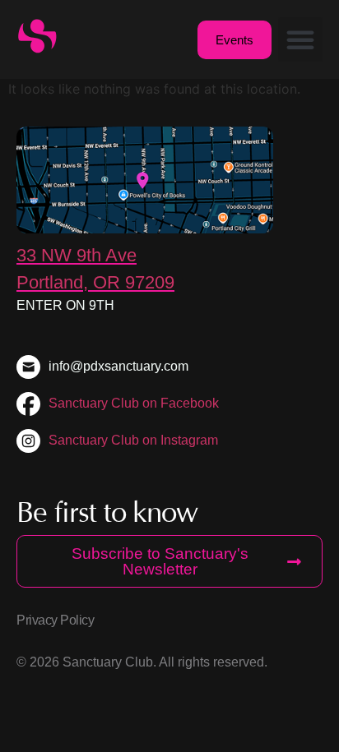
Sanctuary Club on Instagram (133, 440)
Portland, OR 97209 (95, 282)
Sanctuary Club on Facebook (134, 403)
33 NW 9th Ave (76, 255)
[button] (300, 39)
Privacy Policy (55, 620)
